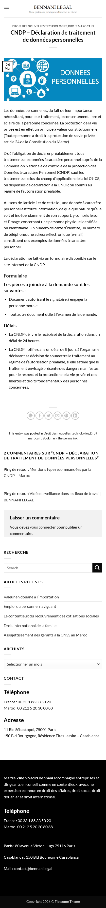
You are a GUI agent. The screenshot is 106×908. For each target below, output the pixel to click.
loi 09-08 (91, 178)
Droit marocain (81, 26)
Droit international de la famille (30, 625)
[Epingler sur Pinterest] (66, 416)
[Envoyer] (97, 567)
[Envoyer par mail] (57, 416)
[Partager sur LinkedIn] (75, 416)
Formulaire (15, 275)
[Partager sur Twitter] (48, 416)
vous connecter (43, 527)
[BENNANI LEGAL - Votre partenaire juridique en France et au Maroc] (53, 8)
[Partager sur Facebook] (39, 416)
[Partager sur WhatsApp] (31, 416)
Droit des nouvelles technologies (40, 26)
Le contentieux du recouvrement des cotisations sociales (52, 615)
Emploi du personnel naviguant (30, 606)
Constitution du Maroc (48, 141)
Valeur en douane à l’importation (31, 596)
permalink (70, 438)
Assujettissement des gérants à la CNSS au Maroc (45, 634)
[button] (7, 8)
